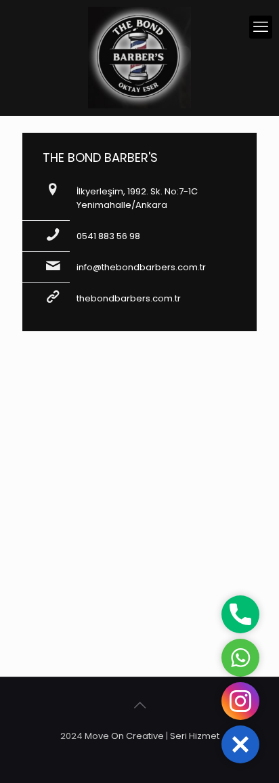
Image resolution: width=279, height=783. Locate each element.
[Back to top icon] (139, 705)
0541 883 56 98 (108, 236)
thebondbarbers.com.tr (129, 298)
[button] (240, 744)
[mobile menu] (260, 27)
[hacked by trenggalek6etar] (139, 57)
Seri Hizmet (194, 735)
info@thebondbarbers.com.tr (141, 267)
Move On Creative (124, 735)
